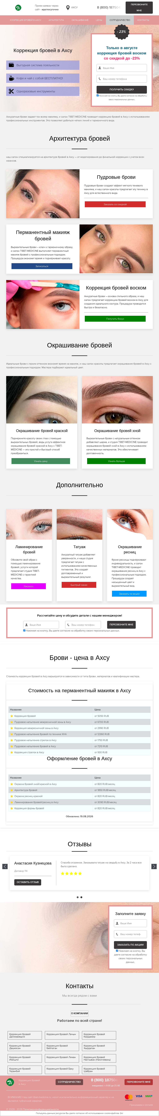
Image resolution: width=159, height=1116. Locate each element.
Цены (99, 20)
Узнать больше (116, 461)
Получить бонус (115, 318)
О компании (79, 1013)
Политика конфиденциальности (41, 1109)
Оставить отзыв (28, 882)
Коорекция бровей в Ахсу (25, 20)
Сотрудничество (120, 20)
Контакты (143, 20)
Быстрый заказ (79, 584)
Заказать (28, 586)
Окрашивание (80, 20)
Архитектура (56, 20)
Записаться (42, 266)
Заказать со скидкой (115, 204)
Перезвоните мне (139, 7)
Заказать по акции (129, 593)
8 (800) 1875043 (110, 7)
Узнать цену (41, 461)
